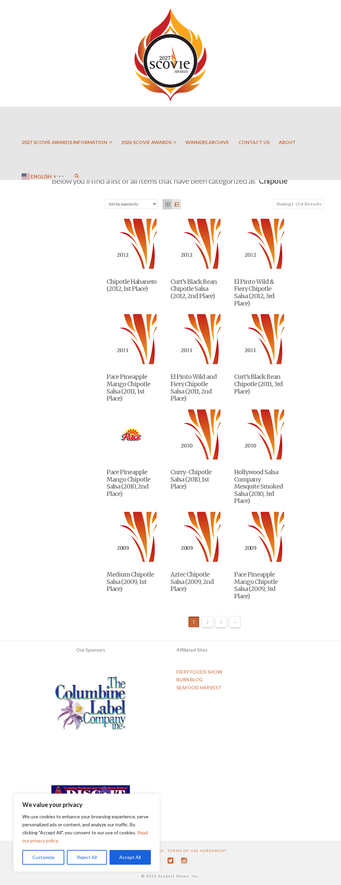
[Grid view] (167, 204)
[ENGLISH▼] (43, 156)
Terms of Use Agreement (197, 851)
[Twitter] (170, 860)
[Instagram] (184, 860)
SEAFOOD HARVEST (198, 687)
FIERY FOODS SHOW (199, 672)
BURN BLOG (189, 679)
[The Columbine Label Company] (90, 706)
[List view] (176, 204)
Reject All (87, 857)
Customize (43, 857)
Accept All (130, 857)
